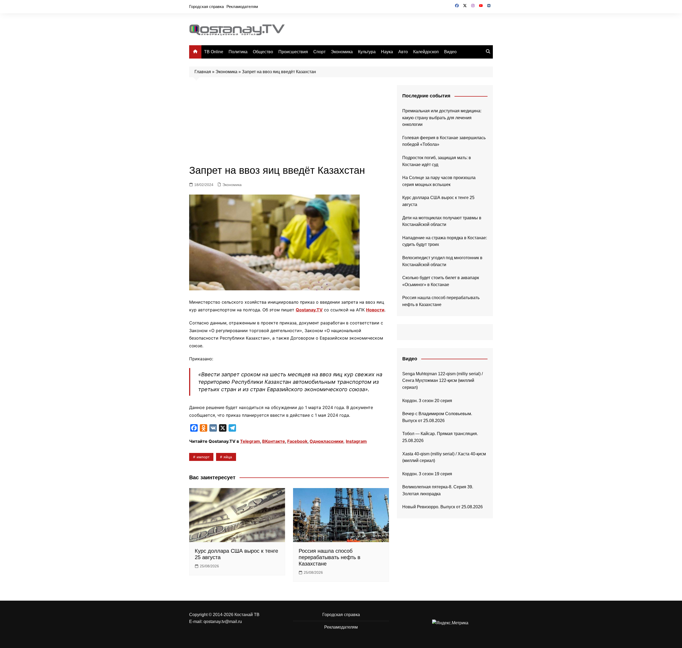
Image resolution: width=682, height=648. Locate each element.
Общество (263, 51)
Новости (375, 309)
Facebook (297, 441)
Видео (450, 51)
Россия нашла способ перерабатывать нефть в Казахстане (329, 557)
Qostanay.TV (309, 309)
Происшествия (293, 51)
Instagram (356, 441)
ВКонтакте (273, 441)
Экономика (342, 51)
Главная (202, 71)
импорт (203, 457)
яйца (228, 457)
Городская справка (206, 6)
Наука (387, 51)
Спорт (319, 51)
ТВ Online (213, 51)
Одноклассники (326, 441)
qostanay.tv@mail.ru (223, 621)
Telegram (250, 441)
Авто (403, 51)
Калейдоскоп (426, 51)
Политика (238, 51)
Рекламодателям (242, 6)
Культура (367, 51)
